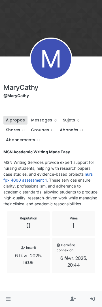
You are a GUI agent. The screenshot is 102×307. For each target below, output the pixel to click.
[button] (8, 299)
